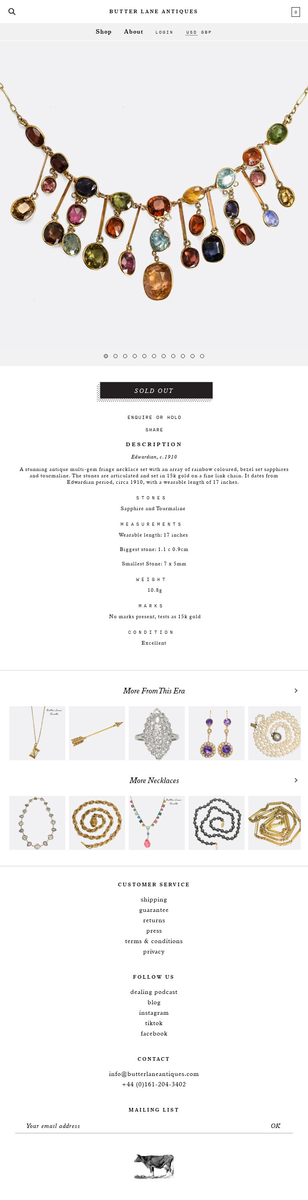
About (133, 32)
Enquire (139, 417)
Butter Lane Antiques (154, 12)
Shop (104, 32)
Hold (174, 417)
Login (164, 32)
